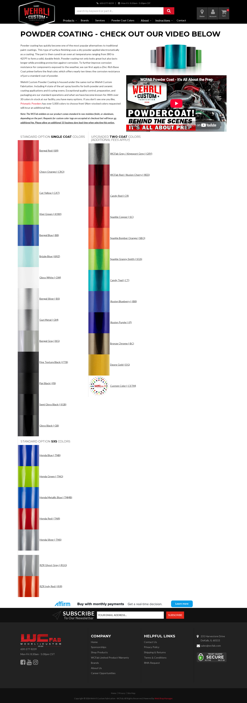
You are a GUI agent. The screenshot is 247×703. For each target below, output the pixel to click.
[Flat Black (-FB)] (28, 383)
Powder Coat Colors (122, 20)
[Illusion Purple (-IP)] (99, 322)
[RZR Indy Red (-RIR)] (28, 586)
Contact (181, 20)
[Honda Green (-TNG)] (28, 476)
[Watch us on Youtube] (29, 662)
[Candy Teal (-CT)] (99, 280)
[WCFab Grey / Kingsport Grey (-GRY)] (99, 154)
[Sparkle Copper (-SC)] (99, 217)
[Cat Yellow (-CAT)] (28, 193)
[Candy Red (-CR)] (99, 196)
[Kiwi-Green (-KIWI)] (28, 214)
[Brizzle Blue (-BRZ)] (28, 256)
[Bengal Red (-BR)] (28, 150)
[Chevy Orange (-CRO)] (28, 171)
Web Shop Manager (164, 698)
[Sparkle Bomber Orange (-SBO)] (99, 238)
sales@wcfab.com (211, 645)
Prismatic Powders (31, 103)
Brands (85, 20)
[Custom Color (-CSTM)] (99, 386)
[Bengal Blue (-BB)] (28, 235)
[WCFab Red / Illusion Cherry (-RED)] (99, 175)
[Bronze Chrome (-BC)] (99, 343)
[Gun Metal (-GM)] (28, 320)
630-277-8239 (28, 649)
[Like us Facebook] (22, 662)
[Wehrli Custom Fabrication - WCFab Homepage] (37, 13)
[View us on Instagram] (35, 662)
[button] (124, 10)
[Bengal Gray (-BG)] (28, 341)
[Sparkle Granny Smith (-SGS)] (99, 259)
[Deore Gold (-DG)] (99, 365)
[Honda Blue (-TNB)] (28, 455)
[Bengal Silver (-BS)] (28, 298)
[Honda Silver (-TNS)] (28, 540)
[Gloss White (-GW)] (28, 277)
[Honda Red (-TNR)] (28, 518)
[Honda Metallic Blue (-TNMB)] (28, 497)
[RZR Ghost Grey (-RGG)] (28, 565)
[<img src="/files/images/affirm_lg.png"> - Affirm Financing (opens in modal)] (123, 604)
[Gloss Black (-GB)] (28, 425)
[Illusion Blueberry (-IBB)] (99, 301)
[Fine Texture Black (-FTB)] (28, 362)
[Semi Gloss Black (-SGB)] (28, 404)
